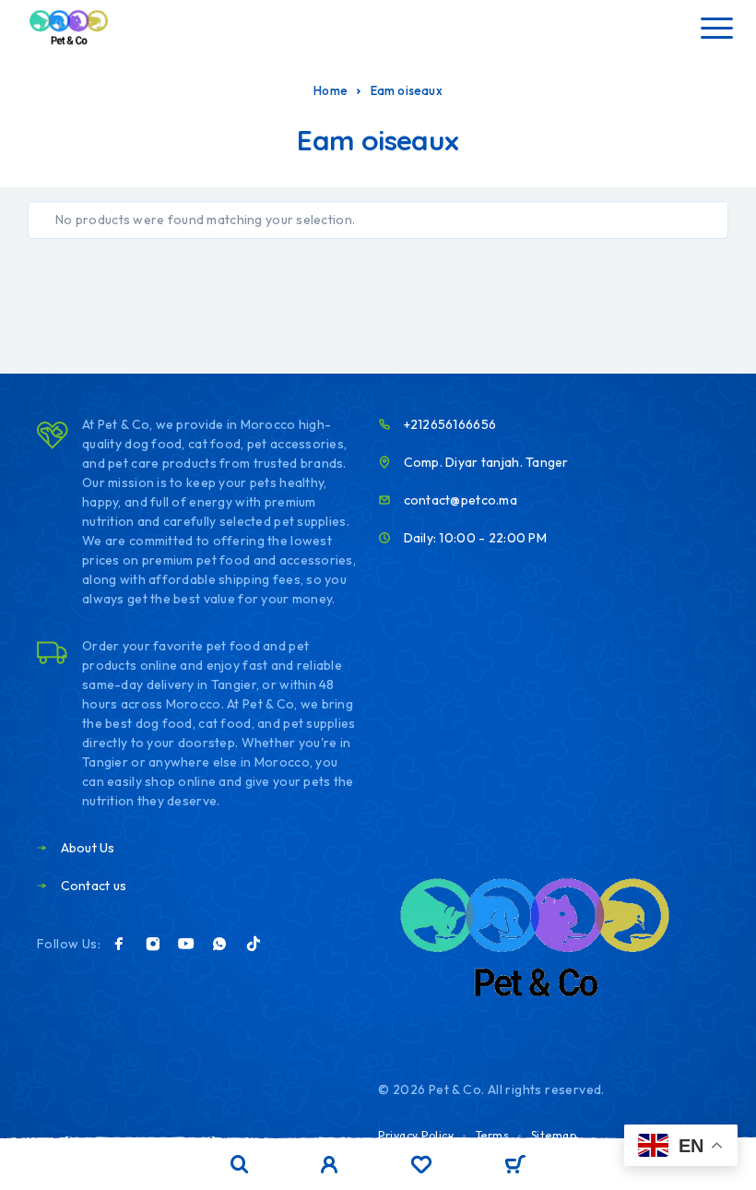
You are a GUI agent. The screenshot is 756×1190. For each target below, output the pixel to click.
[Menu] (716, 27)
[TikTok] (253, 943)
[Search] (239, 1164)
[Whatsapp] (219, 943)
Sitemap (554, 1135)
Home (330, 90)
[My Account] (329, 1167)
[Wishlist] (421, 1167)
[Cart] (515, 1166)
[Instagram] (153, 943)
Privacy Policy (416, 1135)
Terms (493, 1135)
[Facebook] (119, 943)
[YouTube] (186, 943)
